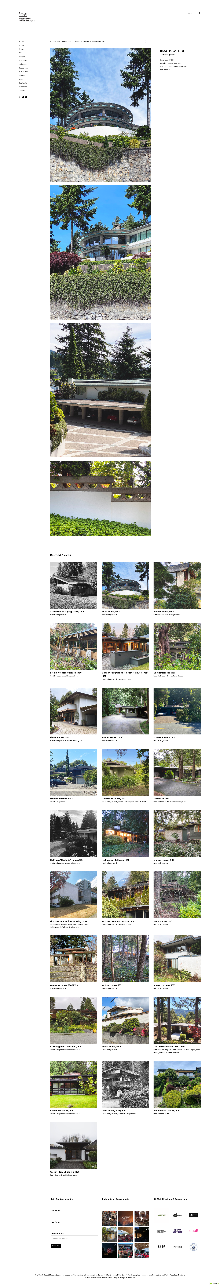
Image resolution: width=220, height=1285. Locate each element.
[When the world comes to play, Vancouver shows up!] (125, 1234)
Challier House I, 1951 (164, 672)
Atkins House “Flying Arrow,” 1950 (67, 611)
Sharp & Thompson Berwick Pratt (132, 802)
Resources (23, 68)
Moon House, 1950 (163, 921)
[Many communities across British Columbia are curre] (125, 1218)
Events (21, 49)
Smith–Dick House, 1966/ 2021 (169, 1046)
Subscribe (23, 87)
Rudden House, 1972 (112, 985)
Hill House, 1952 (161, 798)
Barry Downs (159, 614)
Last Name (55, 1222)
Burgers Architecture (173, 1049)
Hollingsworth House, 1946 (115, 860)
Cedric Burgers (189, 1049)
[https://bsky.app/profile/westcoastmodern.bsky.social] (23, 97)
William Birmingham (74, 740)
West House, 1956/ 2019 (114, 1110)
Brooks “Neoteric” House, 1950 (66, 672)
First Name (55, 1210)
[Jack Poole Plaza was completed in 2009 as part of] (125, 1250)
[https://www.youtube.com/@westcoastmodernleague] (26, 97)
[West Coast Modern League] (27, 17)
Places (21, 53)
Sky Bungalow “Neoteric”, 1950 (66, 1046)
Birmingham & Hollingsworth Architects (66, 924)
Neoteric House (73, 676)
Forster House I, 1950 (112, 737)
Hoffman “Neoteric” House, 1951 (66, 860)
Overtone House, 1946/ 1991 (64, 985)
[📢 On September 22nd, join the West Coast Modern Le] (142, 1218)
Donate (22, 90)
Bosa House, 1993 (111, 611)
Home (21, 41)
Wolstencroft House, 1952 (167, 1110)
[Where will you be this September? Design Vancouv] (109, 1218)
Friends (22, 75)
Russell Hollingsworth (127, 1114)
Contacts (23, 83)
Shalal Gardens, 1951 (164, 985)
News (21, 79)
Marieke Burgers (172, 1052)
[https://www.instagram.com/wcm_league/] (20, 97)
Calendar (23, 64)
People (22, 56)
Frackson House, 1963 (61, 798)
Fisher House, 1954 (59, 737)
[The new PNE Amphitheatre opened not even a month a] (142, 1250)
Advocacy (23, 60)
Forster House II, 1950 (164, 737)
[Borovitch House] (145, 42)
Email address (57, 1233)
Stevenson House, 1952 (62, 1110)
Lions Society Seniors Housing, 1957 (68, 921)
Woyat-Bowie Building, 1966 (65, 1172)
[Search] (199, 13)
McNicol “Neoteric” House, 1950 (118, 921)
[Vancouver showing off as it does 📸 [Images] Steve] (109, 1250)
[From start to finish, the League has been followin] (142, 1234)
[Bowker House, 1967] (149, 42)
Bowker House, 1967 (164, 611)
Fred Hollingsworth (82, 42)
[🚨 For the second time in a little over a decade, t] (109, 1234)
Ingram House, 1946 (164, 860)
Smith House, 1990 (111, 1046)
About (21, 45)
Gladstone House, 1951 (113, 798)
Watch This (23, 71)
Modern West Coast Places (60, 42)
